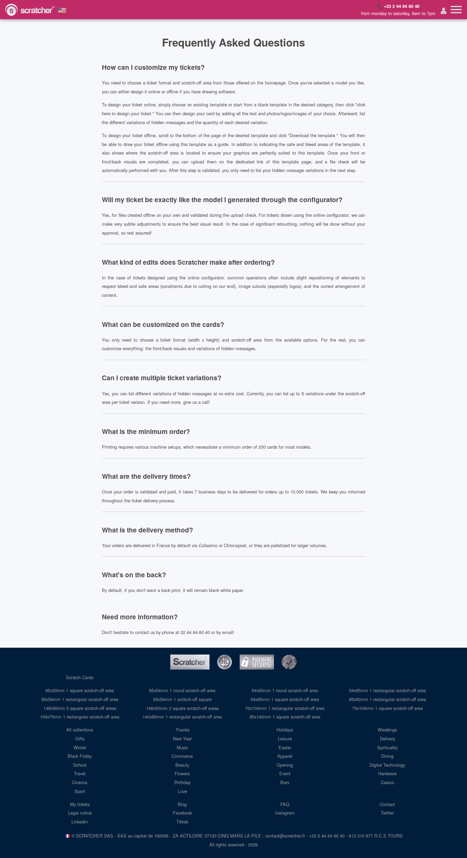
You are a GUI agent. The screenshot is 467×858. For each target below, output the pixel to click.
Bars (284, 782)
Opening (285, 765)
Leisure (285, 738)
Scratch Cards (79, 677)
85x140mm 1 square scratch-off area (285, 716)
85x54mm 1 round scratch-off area (182, 690)
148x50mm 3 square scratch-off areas (79, 708)
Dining (387, 756)
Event (285, 773)
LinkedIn (79, 821)
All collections (79, 729)
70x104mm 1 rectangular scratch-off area (284, 708)
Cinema (79, 782)
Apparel (284, 756)
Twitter (387, 812)
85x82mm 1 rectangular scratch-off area (387, 699)
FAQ (284, 804)
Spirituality (387, 747)
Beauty (182, 765)
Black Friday (80, 756)
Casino (387, 782)
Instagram (285, 812)
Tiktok (182, 821)
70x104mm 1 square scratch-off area (387, 708)
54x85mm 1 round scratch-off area (285, 690)
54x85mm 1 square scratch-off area (285, 699)
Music (182, 747)
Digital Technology (387, 765)
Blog (182, 804)
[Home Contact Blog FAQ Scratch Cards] (456, 9)
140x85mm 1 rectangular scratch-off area (182, 716)
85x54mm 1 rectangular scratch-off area (79, 699)
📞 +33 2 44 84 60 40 (398, 6)
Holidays (285, 729)
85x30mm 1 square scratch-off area (79, 690)
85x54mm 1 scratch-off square (182, 699)
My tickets (80, 804)
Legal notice (80, 812)
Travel (79, 773)
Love (182, 791)
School (79, 765)
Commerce (182, 756)
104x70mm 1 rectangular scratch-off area (79, 716)
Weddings (387, 729)
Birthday (182, 782)
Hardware (387, 773)
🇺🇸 (62, 9)
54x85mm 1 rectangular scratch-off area (387, 690)
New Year (182, 738)
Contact (387, 804)
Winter (80, 747)
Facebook (182, 812)
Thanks (182, 729)
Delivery (387, 738)
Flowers (182, 773)
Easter (285, 747)
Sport (80, 791)
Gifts (79, 738)
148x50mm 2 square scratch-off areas (182, 708)
